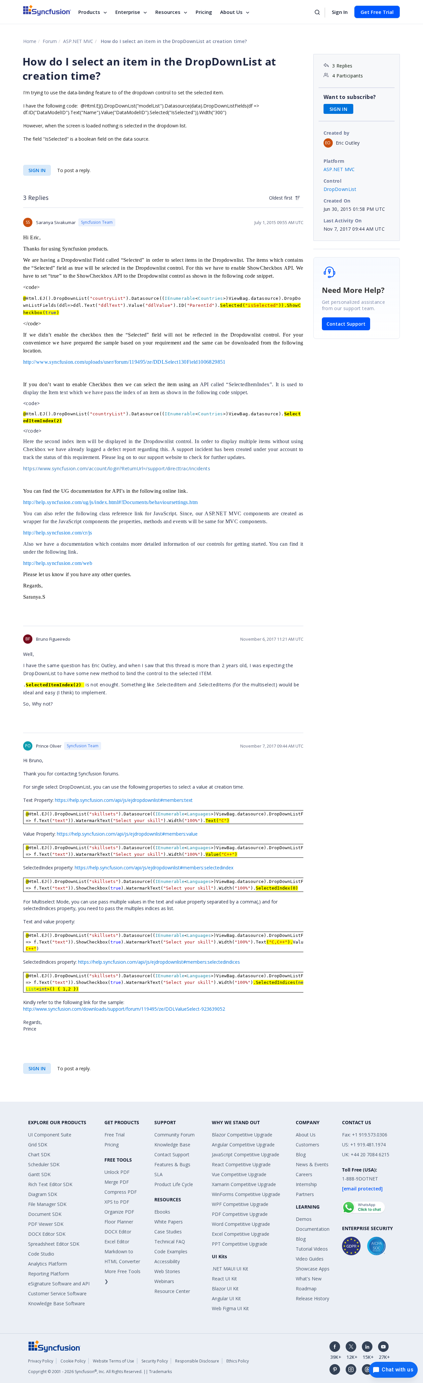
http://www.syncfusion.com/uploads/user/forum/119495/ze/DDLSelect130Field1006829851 (124, 362)
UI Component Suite (49, 1134)
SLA (158, 1174)
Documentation (312, 1229)
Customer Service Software (57, 1293)
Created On (337, 201)
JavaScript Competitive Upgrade (245, 1154)
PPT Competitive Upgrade (239, 1244)
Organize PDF (119, 1212)
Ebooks (162, 1212)
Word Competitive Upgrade (241, 1224)
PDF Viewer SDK (45, 1224)
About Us (231, 12)
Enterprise (127, 12)
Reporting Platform (48, 1273)
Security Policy (154, 1361)
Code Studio (41, 1254)
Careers (304, 1174)
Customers (307, 1144)
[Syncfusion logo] (47, 10)
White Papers (168, 1222)
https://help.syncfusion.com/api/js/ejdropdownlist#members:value (127, 834)
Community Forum (174, 1134)
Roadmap (306, 1288)
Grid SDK (37, 1144)
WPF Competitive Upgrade (240, 1204)
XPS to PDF (116, 1202)
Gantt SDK (39, 1174)
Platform (334, 161)
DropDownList (340, 189)
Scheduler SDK (43, 1164)
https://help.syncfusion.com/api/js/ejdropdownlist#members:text (124, 800)
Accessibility (167, 1261)
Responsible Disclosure (197, 1361)
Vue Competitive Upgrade (239, 1174)
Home (29, 41)
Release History (312, 1298)
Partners (305, 1194)
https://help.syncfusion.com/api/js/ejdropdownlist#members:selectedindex (154, 867)
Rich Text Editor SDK (50, 1184)
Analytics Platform (47, 1264)
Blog (301, 1154)
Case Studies (168, 1231)
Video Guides (310, 1259)
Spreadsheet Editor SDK (53, 1244)
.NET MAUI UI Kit (230, 1269)
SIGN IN (37, 170)
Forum (50, 41)
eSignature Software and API (59, 1283)
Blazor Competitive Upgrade (242, 1134)
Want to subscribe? (350, 97)
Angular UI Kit (226, 1298)
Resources (167, 12)
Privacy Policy (40, 1361)
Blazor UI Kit (225, 1288)
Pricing (204, 12)
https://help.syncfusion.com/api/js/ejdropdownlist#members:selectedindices (159, 962)
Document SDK (44, 1214)
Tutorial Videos (312, 1249)
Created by (337, 133)
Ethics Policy (237, 1361)
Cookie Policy (73, 1361)
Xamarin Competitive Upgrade (244, 1184)
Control (333, 181)
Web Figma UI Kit (230, 1308)
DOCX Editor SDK (46, 1234)
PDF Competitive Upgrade (240, 1214)
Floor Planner (118, 1222)
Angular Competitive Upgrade (243, 1144)
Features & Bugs (172, 1164)
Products (89, 12)
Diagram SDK (42, 1194)
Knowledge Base (172, 1144)
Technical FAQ (169, 1241)
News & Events (312, 1164)
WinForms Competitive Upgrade (246, 1194)
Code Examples (170, 1251)
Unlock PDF (117, 1172)
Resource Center (172, 1291)
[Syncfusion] (54, 1346)
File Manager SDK (47, 1204)
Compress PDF (120, 1192)
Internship (306, 1184)
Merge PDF (116, 1182)
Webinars (164, 1281)
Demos (304, 1219)
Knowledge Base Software (56, 1303)
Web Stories (167, 1271)
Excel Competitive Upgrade (240, 1234)
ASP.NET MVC (78, 41)
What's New (309, 1278)
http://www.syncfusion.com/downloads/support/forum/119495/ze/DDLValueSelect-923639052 (124, 1009)
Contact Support (346, 324)
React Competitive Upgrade (241, 1164)
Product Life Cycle (173, 1184)
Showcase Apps (312, 1269)
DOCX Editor (117, 1231)
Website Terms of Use (113, 1361)
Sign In (340, 12)
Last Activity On (343, 220)
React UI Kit (224, 1278)
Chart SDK (39, 1154)
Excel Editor (116, 1241)
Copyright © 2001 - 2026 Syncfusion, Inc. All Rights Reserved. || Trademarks (100, 1371)
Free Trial (114, 1134)
